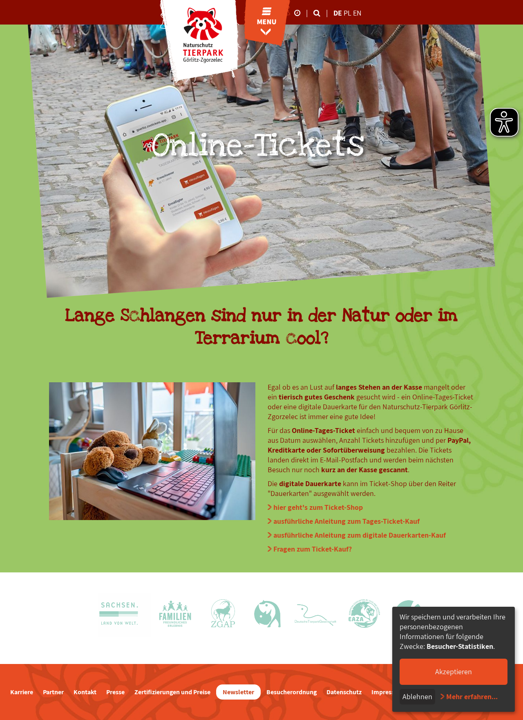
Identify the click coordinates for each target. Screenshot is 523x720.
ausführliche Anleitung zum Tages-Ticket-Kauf (346, 521)
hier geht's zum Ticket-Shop (318, 507)
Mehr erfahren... (472, 696)
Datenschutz (344, 692)
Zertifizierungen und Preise (172, 692)
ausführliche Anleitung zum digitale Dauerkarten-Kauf (359, 535)
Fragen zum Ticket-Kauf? (312, 549)
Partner (53, 692)
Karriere (21, 692)
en (357, 13)
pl (348, 13)
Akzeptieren (453, 671)
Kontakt (85, 692)
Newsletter (238, 692)
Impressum (387, 692)
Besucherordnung (291, 692)
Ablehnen (417, 696)
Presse (115, 692)
